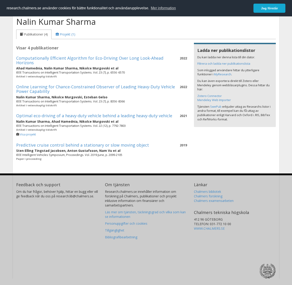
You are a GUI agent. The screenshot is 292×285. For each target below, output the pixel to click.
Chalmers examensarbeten (214, 200)
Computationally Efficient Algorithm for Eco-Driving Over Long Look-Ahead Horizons (89, 60)
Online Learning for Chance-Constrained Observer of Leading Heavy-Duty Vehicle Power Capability (95, 89)
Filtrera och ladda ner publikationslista (223, 63)
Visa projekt (28, 134)
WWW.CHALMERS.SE (209, 228)
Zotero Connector (209, 96)
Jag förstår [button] (269, 8)
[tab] (34, 34)
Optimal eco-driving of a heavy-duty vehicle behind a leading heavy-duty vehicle (94, 115)
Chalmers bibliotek (207, 191)
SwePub (216, 106)
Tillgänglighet (114, 230)
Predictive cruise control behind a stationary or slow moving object (82, 145)
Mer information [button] (163, 8)
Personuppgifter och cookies (126, 223)
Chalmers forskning (208, 196)
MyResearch (222, 74)
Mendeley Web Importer (214, 100)
